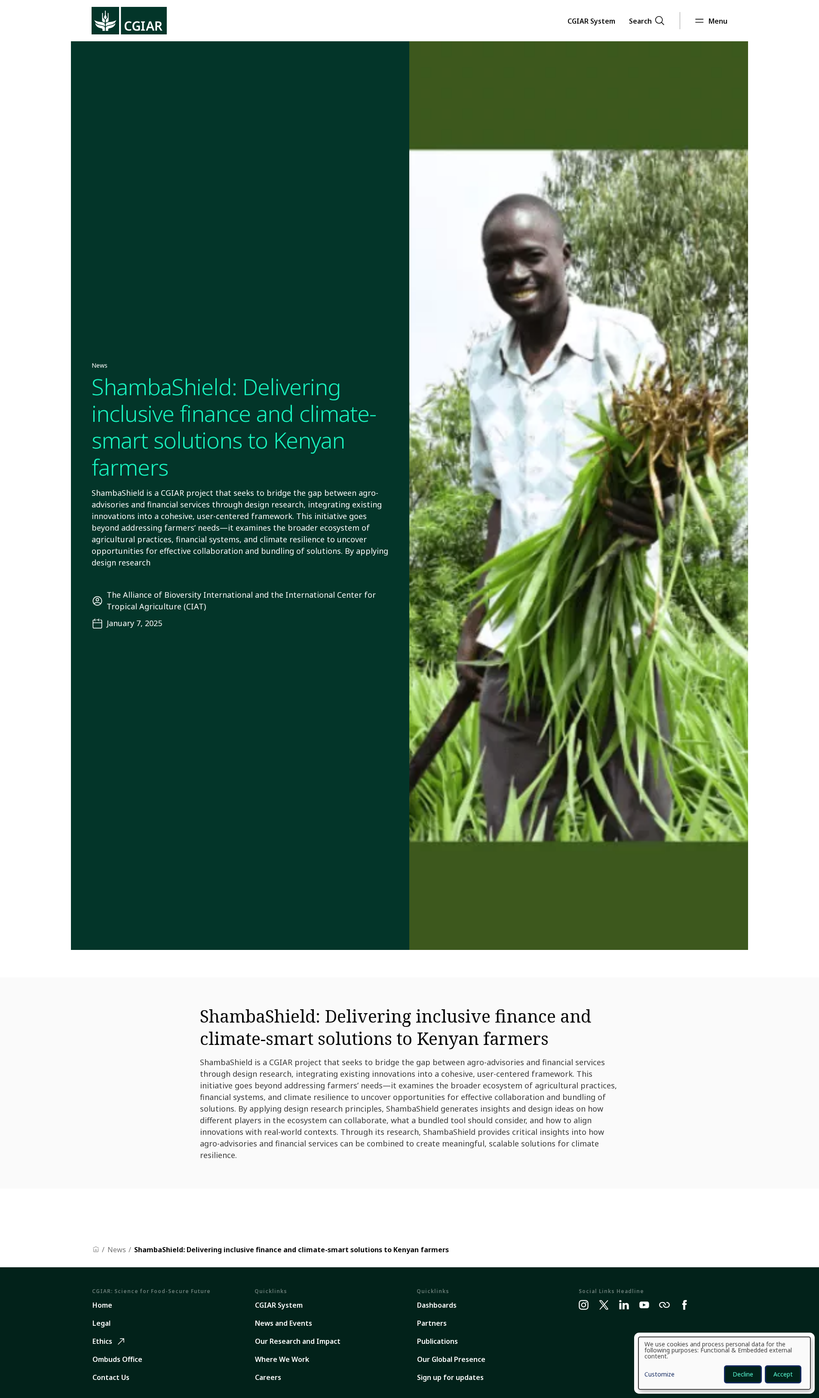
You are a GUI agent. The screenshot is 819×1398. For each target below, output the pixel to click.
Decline (743, 1374)
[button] (591, 20)
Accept (783, 1374)
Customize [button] (659, 1374)
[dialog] (724, 1363)
